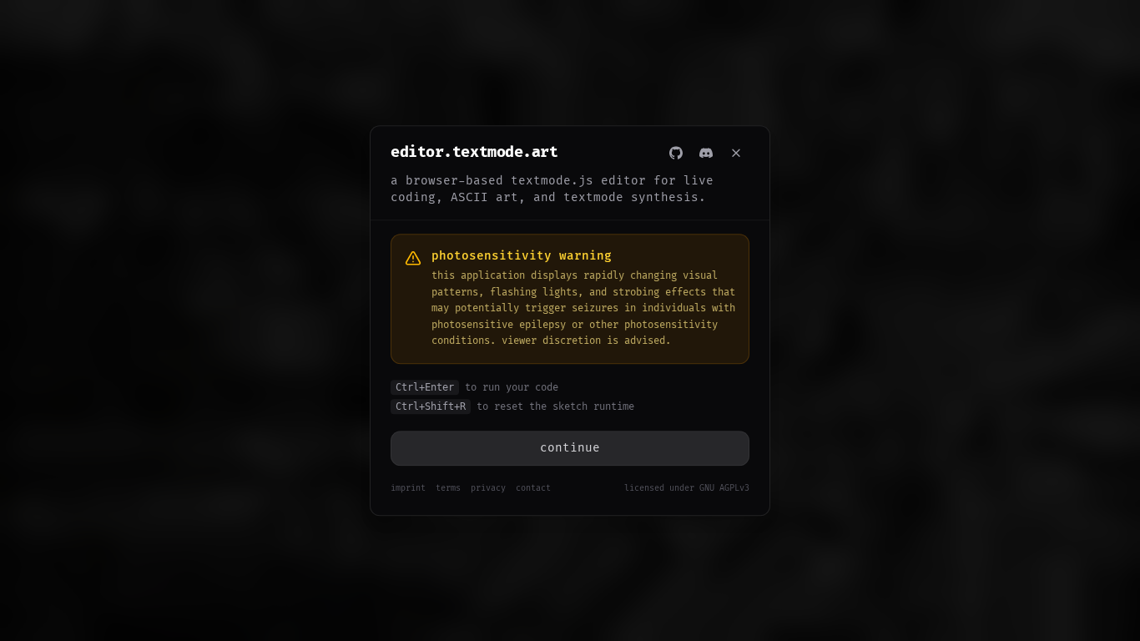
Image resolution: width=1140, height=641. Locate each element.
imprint (408, 488)
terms (448, 488)
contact (533, 488)
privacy (488, 488)
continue (570, 448)
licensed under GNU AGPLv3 (686, 488)
